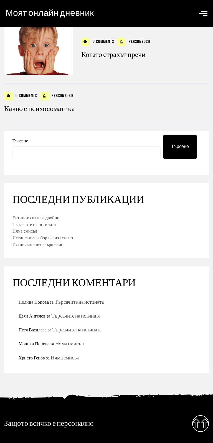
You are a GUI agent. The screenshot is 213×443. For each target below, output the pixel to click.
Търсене (20, 140)
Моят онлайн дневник (50, 13)
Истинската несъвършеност (38, 244)
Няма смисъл (24, 231)
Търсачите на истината (34, 224)
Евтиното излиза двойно (35, 217)
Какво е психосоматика (39, 109)
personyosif (139, 41)
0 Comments (103, 41)
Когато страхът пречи (113, 55)
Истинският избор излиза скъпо (42, 237)
